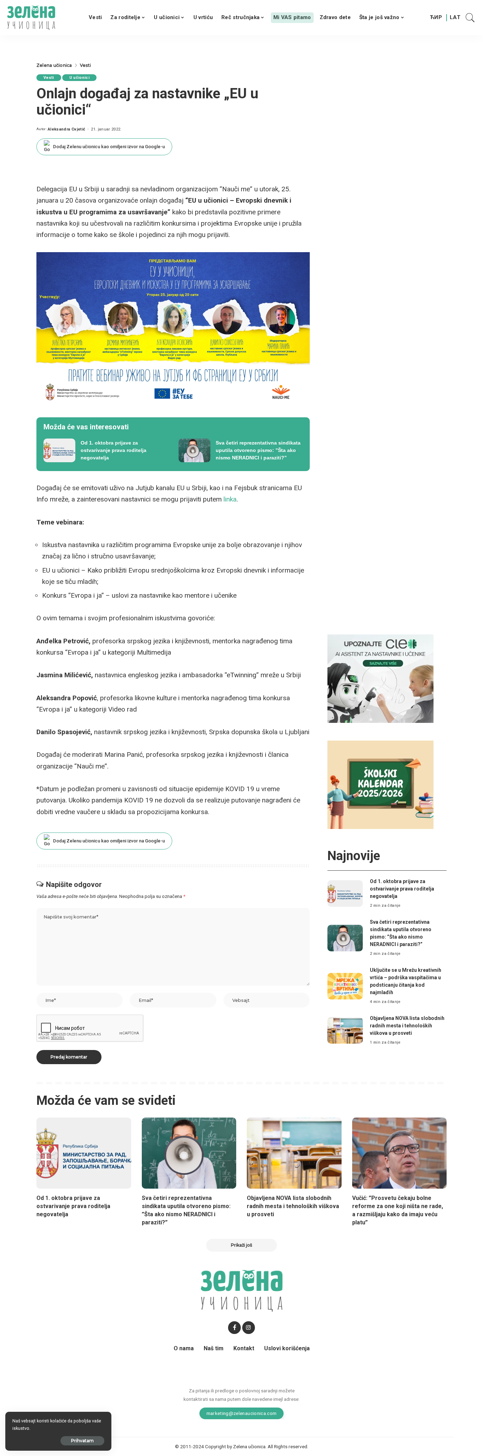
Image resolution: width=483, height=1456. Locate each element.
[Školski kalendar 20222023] (380, 784)
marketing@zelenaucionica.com (241, 1413)
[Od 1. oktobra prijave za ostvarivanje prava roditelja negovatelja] (105, 451)
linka (230, 499)
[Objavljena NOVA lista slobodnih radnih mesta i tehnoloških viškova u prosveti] (345, 1030)
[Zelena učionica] (31, 17)
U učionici (79, 77)
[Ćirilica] (436, 18)
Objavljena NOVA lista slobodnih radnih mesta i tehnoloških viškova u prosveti (407, 1025)
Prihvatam (82, 1440)
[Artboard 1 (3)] (380, 678)
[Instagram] (248, 1327)
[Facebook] (234, 1327)
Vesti (48, 77)
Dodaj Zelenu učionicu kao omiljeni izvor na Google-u (109, 146)
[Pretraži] (470, 18)
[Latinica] (455, 18)
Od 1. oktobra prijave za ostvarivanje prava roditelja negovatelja (402, 888)
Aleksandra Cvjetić (66, 129)
